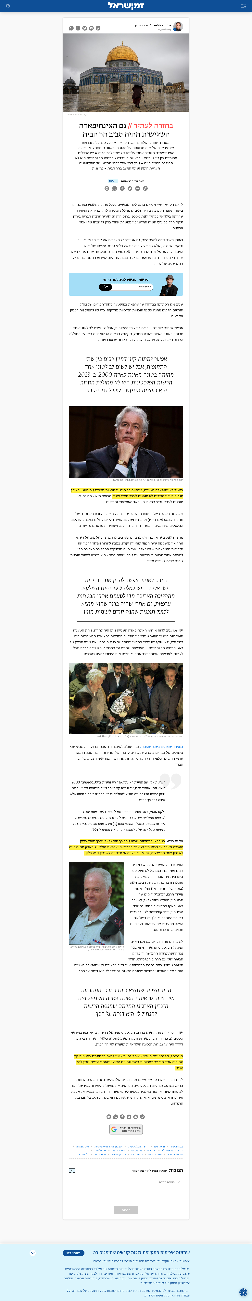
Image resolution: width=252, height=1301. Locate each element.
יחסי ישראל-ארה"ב (172, 1150)
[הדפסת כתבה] (107, 189)
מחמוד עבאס (118, 1150)
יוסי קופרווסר (118, 1154)
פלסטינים (159, 1146)
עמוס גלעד (137, 1154)
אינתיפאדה (82, 1146)
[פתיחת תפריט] (8, 6)
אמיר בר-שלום (162, 25)
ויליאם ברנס (82, 1154)
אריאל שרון (100, 1150)
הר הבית (152, 1150)
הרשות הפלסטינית (138, 1146)
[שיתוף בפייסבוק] (78, 28)
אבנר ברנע (100, 1154)
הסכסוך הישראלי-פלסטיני (108, 1146)
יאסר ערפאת (155, 1154)
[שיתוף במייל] (91, 28)
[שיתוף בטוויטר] (84, 28)
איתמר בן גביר (175, 1154)
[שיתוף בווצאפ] (72, 28)
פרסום (126, 1210)
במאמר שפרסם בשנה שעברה (161, 747)
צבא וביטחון (141, 25)
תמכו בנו (74, 1253)
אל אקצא (136, 1150)
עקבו (111, 181)
